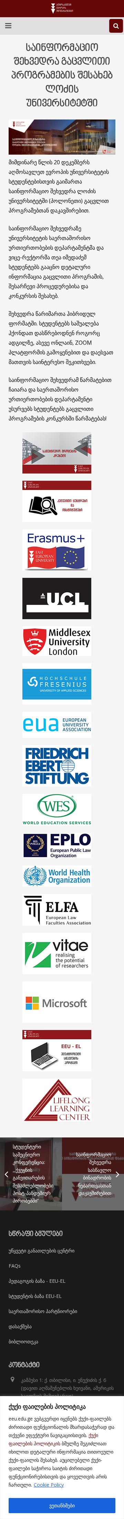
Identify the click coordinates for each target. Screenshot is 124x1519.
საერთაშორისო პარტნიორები (43, 1311)
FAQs (15, 1265)
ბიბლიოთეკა (23, 1341)
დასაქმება (20, 1326)
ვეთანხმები (62, 1505)
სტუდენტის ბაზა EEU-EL (35, 1296)
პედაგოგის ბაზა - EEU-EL (37, 1281)
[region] (62, 1457)
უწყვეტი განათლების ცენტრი (41, 1250)
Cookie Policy (49, 1484)
